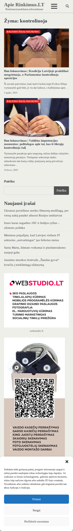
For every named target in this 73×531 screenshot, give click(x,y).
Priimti (36, 499)
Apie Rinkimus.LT (24, 4)
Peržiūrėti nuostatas (36, 521)
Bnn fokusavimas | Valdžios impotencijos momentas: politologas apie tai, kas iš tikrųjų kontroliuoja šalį (33, 144)
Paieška (9, 181)
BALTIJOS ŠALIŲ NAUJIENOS (23, 32)
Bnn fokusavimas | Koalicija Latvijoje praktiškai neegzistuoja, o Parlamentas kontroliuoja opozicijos (36, 74)
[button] (67, 462)
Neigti (36, 510)
